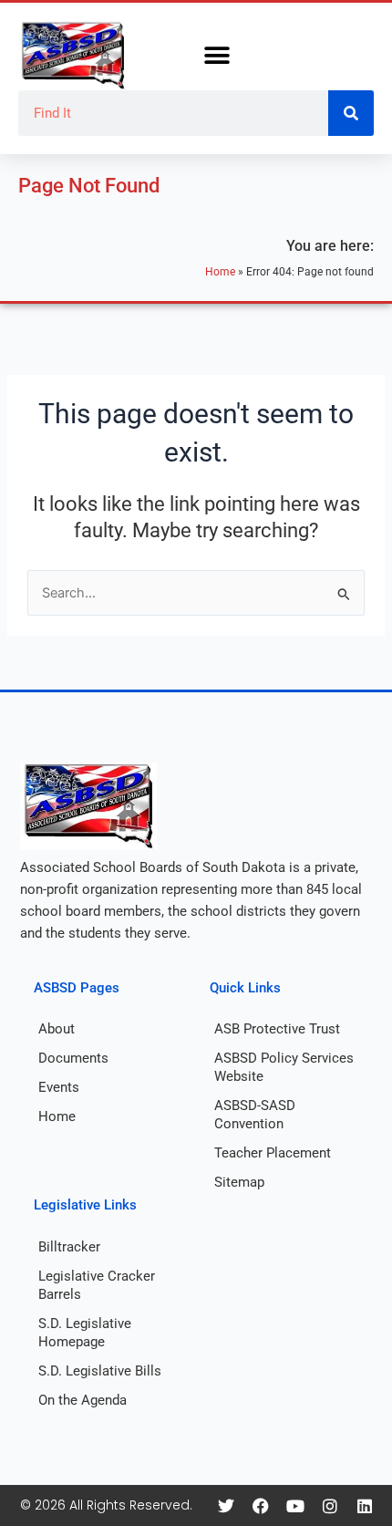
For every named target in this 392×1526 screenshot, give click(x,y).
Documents (73, 1058)
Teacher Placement (272, 1153)
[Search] (351, 113)
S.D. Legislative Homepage (84, 1332)
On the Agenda (82, 1400)
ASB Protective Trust (277, 1029)
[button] (216, 56)
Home (220, 271)
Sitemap (239, 1182)
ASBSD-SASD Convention (254, 1114)
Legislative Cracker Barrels (96, 1285)
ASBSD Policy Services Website (284, 1067)
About (56, 1029)
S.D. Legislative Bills (99, 1371)
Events (58, 1087)
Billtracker (69, 1247)
